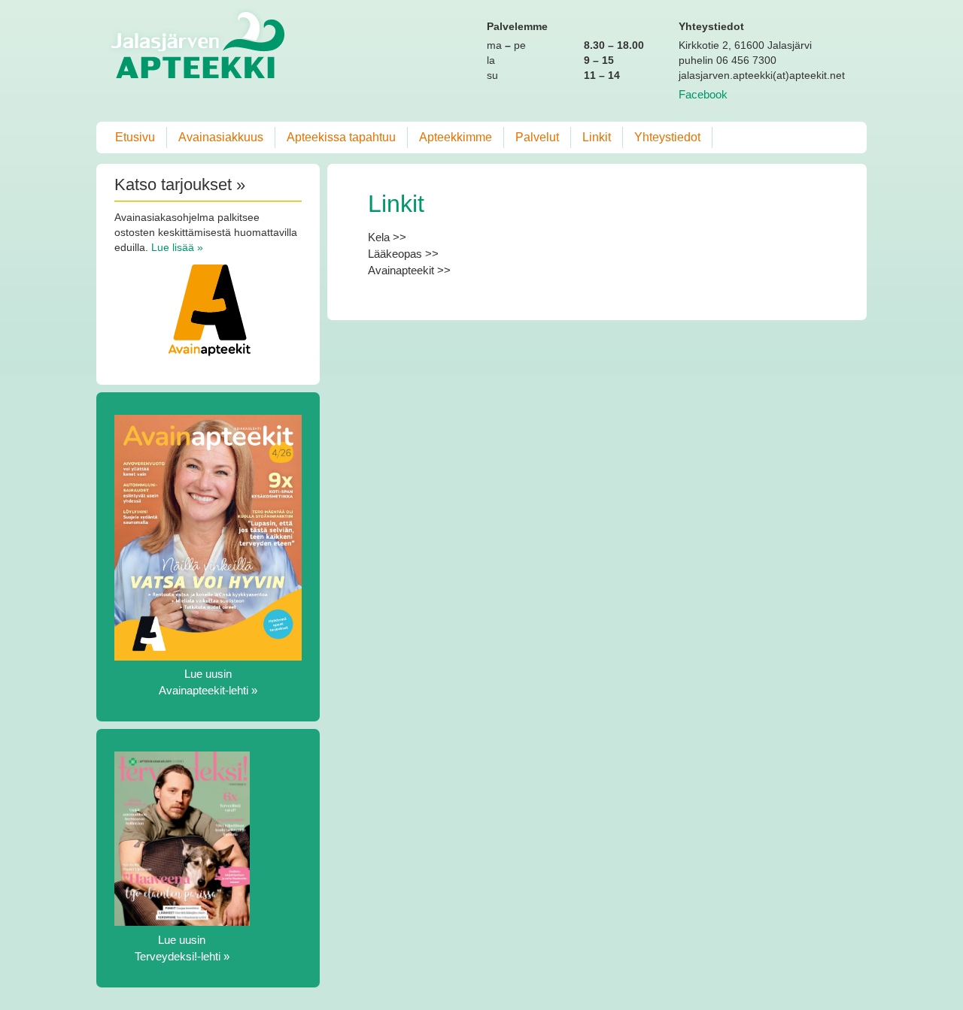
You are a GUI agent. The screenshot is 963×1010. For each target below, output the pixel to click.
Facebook (703, 94)
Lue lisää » (177, 247)
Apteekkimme (455, 137)
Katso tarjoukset (173, 184)
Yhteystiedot (667, 137)
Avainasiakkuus (220, 137)
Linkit (596, 137)
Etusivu (135, 137)
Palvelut (537, 137)
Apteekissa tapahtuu (341, 137)
